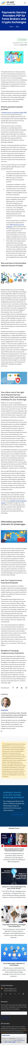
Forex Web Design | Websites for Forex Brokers (14, 964)
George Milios (4, 710)
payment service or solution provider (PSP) (14, 112)
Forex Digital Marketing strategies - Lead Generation (14, 925)
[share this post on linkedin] (21, 688)
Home (11, 26)
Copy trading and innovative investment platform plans (14, 850)
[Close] (25, 1035)
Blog (17, 26)
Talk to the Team (18, 814)
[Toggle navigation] (25, 2)
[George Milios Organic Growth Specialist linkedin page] (1, 731)
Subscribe (5, 1017)
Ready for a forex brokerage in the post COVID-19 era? (14, 887)
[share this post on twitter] (17, 688)
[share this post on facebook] (12, 688)
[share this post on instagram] (26, 688)
